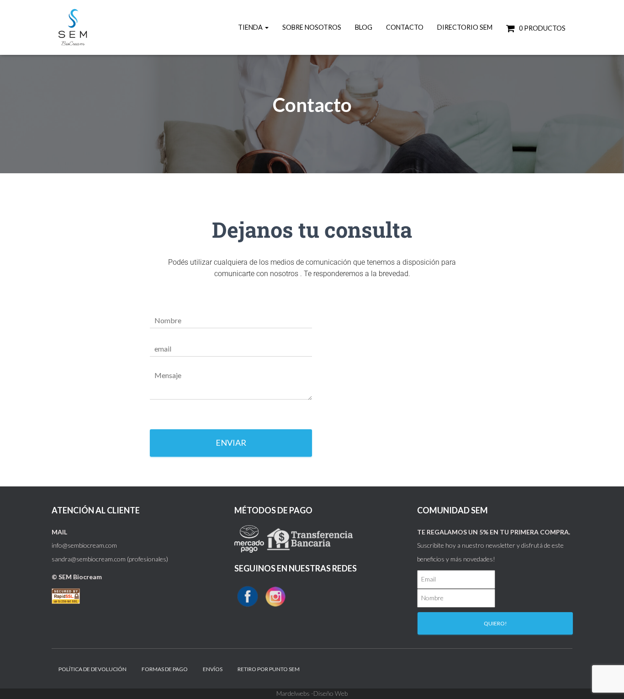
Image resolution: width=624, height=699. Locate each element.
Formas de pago (165, 669)
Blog (363, 27)
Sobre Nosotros (311, 27)
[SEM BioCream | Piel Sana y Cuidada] (74, 27)
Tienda (251, 27)
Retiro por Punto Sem (269, 669)
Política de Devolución (92, 669)
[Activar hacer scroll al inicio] (606, 680)
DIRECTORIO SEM (464, 27)
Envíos (212, 669)
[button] (266, 27)
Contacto (404, 27)
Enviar (231, 443)
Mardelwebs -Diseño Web (312, 693)
